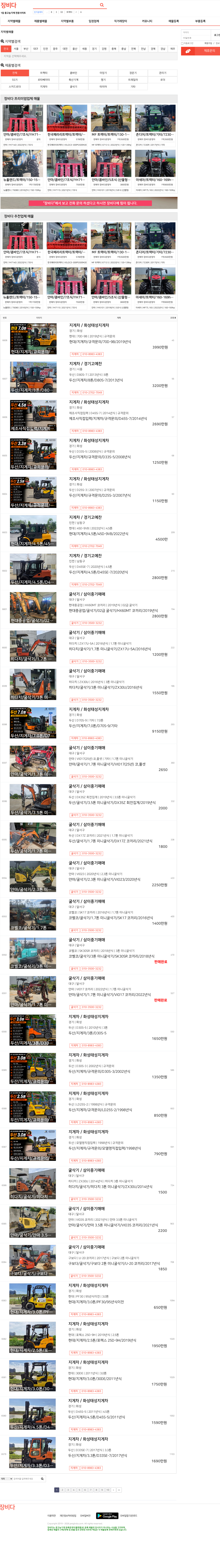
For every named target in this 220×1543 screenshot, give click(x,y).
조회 (172, 318)
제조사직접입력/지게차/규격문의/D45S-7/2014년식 (33, 428)
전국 (6, 48)
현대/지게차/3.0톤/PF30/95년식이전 (33, 1312)
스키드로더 (15, 86)
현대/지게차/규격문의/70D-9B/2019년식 (34, 352)
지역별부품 (67, 21)
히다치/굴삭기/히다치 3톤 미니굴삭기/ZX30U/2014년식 (33, 1197)
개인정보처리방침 (68, 1515)
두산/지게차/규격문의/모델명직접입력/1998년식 (33, 1158)
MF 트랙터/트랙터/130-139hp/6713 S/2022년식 (111, 139)
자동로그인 (188, 43)
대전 (65, 48)
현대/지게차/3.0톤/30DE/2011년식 (33, 1389)
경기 (94, 48)
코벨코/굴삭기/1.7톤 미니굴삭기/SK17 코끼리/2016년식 (33, 928)
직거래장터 (120, 21)
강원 (104, 48)
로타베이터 (44, 79)
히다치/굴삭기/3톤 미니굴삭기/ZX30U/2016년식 (33, 697)
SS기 (15, 79)
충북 (114, 48)
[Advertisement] (200, 109)
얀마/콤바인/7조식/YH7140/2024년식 (23, 139)
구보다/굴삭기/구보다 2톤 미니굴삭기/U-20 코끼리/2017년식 (33, 1273)
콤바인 (73, 72)
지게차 (43, 86)
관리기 (162, 72)
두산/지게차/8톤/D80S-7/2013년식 (33, 390)
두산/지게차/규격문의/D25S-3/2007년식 (33, 505)
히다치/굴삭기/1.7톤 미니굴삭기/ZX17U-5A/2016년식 (33, 659)
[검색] (102, 5)
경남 (163, 48)
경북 (153, 48)
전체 (14, 72)
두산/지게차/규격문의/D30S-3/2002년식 (33, 1081)
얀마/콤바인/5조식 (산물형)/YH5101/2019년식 (111, 184)
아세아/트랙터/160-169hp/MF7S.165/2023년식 (156, 184)
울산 (75, 48)
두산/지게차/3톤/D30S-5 (33, 1043)
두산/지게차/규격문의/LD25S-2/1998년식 (33, 1120)
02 (61, 12)
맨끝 (119, 1490)
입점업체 (94, 21)
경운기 (133, 72)
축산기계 (73, 79)
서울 (16, 48)
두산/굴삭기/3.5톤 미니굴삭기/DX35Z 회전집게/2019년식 (33, 813)
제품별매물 (40, 21)
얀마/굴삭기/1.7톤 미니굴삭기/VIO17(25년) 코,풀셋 (33, 774)
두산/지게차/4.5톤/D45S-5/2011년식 (33, 1427)
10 (107, 1490)
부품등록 (200, 21)
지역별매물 (14, 21)
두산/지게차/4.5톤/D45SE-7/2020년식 (33, 582)
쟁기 (103, 79)
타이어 (103, 86)
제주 (172, 48)
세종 (84, 48)
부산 (26, 48)
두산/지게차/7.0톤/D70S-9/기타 (33, 736)
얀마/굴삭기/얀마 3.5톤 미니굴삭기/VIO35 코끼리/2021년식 (33, 1235)
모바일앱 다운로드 (128, 1515)
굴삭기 (73, 86)
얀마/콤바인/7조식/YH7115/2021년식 (67, 184)
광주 (55, 48)
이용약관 (51, 1515)
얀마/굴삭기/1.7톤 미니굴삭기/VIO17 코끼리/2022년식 (33, 1005)
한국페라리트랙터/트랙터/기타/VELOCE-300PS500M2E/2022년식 (67, 139)
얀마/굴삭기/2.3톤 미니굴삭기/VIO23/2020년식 (33, 889)
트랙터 (69, 12)
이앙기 (103, 72)
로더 (162, 79)
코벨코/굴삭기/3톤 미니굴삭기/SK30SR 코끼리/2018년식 (33, 966)
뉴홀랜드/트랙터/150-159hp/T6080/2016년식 (23, 184)
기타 (133, 86)
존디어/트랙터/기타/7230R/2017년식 (156, 139)
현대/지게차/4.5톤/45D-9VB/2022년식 (33, 544)
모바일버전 (85, 1515)
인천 (45, 48)
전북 (133, 48)
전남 (143, 48)
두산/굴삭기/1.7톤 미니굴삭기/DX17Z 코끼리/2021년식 (33, 851)
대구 (35, 48)
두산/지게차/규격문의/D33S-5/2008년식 (33, 467)
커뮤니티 (147, 21)
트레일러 (133, 79)
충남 (123, 48)
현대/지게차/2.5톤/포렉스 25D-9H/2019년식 (33, 1350)
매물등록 (174, 21)
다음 (113, 1490)
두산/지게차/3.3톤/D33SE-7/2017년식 (33, 1465)
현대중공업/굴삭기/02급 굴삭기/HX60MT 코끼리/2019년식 (33, 620)
